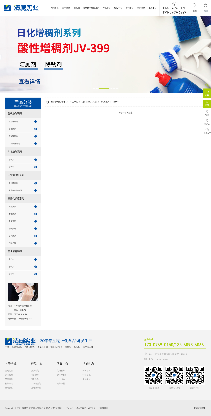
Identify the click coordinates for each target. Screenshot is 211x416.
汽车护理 (12, 243)
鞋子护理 (12, 228)
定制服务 (61, 371)
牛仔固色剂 (17, 347)
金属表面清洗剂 (15, 190)
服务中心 (118, 8)
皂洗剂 (68, 347)
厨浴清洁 (12, 206)
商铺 (207, 105)
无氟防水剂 (43, 347)
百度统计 (104, 408)
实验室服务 (62, 375)
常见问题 (87, 379)
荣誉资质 (9, 379)
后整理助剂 (13, 136)
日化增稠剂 (30, 347)
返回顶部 (199, 408)
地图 (206, 11)
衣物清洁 (12, 214)
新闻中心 (130, 8)
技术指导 (61, 379)
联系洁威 (141, 8)
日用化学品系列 (89, 102)
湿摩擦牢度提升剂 (91, 8)
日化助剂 (35, 379)
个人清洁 (12, 236)
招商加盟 (61, 383)
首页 (63, 102)
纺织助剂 (35, 371)
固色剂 (77, 8)
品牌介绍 (9, 388)
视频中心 (153, 8)
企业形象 (9, 375)
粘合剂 (11, 167)
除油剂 (11, 274)
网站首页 (55, 8)
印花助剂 (35, 375)
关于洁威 (66, 8)
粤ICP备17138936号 (86, 408)
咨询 (207, 95)
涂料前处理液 (56, 347)
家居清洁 (12, 221)
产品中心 (107, 8)
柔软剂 (11, 259)
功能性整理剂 (14, 143)
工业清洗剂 (36, 383)
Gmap (69, 408)
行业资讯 (87, 375)
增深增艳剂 (88, 347)
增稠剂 (11, 160)
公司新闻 (87, 371)
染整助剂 (12, 129)
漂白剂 (116, 102)
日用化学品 (36, 388)
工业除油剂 (13, 183)
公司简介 (9, 371)
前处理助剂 (13, 121)
